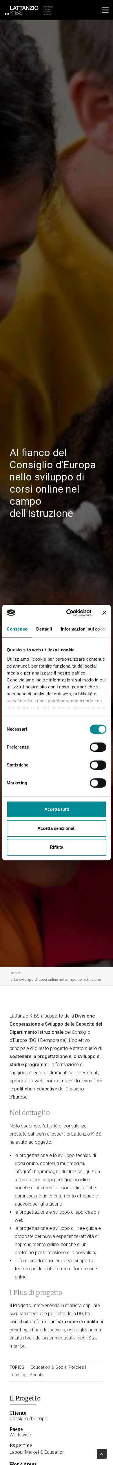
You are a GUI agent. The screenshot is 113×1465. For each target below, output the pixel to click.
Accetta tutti (56, 809)
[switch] (98, 747)
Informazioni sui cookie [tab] (85, 628)
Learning (18, 1374)
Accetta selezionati (56, 828)
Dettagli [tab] (44, 628)
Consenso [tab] (17, 628)
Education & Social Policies (57, 1367)
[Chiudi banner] (104, 613)
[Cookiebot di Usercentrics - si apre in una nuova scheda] (68, 613)
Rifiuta (56, 847)
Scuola (36, 1374)
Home (15, 973)
